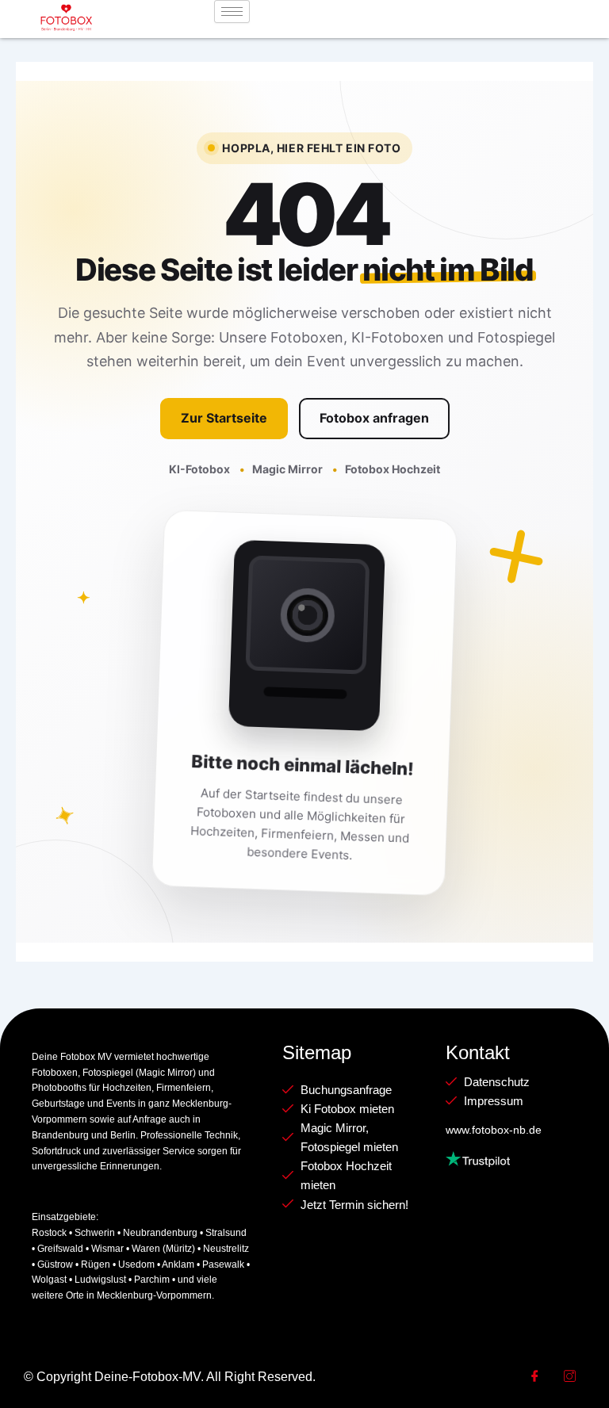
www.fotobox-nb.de (494, 1129)
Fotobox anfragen (374, 418)
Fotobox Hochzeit (392, 469)
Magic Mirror (288, 469)
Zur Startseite (224, 418)
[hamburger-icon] (232, 11)
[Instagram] (569, 1377)
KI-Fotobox (200, 469)
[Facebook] (534, 1377)
